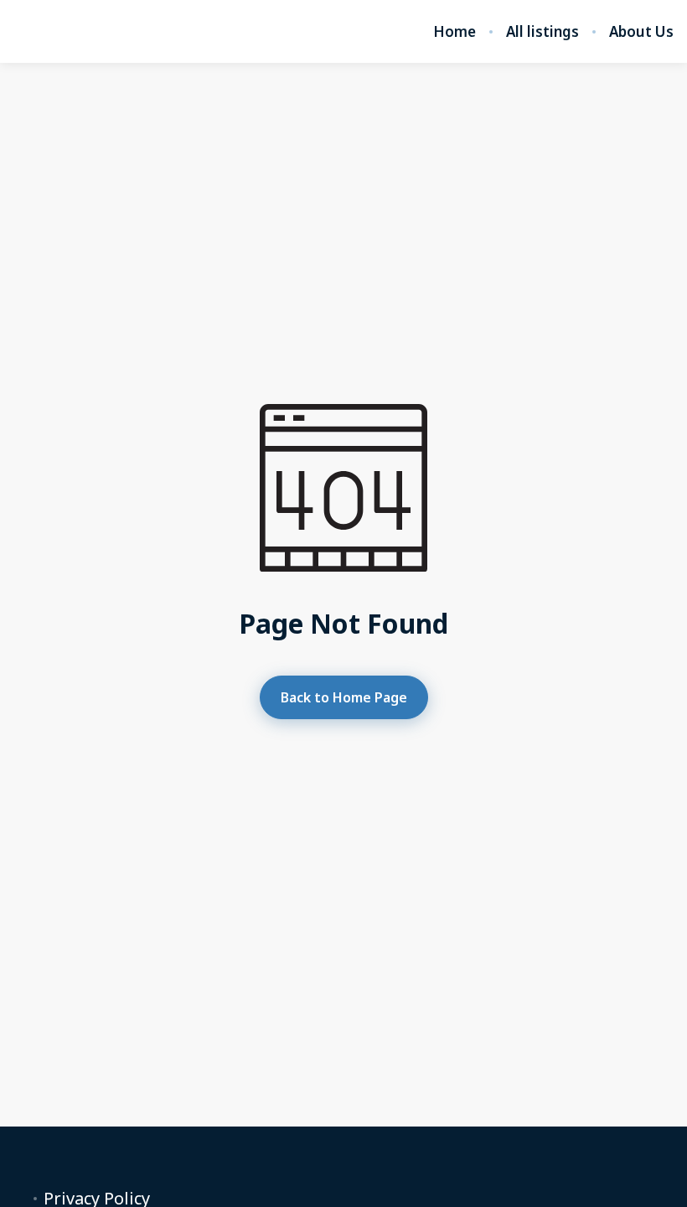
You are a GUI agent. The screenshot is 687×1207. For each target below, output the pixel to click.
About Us (641, 31)
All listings (542, 31)
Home (454, 31)
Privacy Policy (97, 1198)
